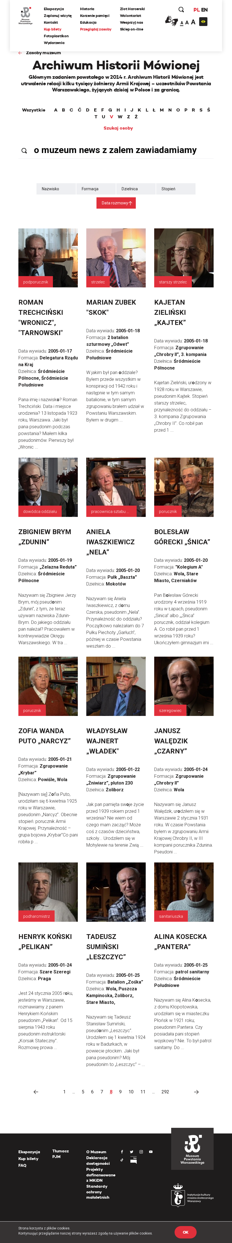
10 (131, 1092)
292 (165, 1092)
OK (185, 1232)
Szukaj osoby (118, 128)
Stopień (168, 189)
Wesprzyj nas (131, 22)
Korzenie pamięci (94, 15)
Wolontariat (130, 15)
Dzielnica (130, 189)
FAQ (22, 1165)
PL (197, 9)
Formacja (90, 189)
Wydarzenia (54, 42)
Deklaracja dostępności (98, 1160)
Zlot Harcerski (132, 8)
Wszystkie (33, 110)
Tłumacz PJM (60, 1153)
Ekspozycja (54, 8)
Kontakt (51, 22)
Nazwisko (50, 189)
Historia (87, 8)
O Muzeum (96, 1151)
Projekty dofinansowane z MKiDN (100, 1175)
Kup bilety (52, 29)
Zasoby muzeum (43, 53)
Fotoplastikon (56, 36)
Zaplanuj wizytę (58, 15)
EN (204, 9)
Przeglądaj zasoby (95, 29)
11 (142, 1092)
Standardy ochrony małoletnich (97, 1192)
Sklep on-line (131, 29)
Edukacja (88, 22)
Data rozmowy (115, 203)
